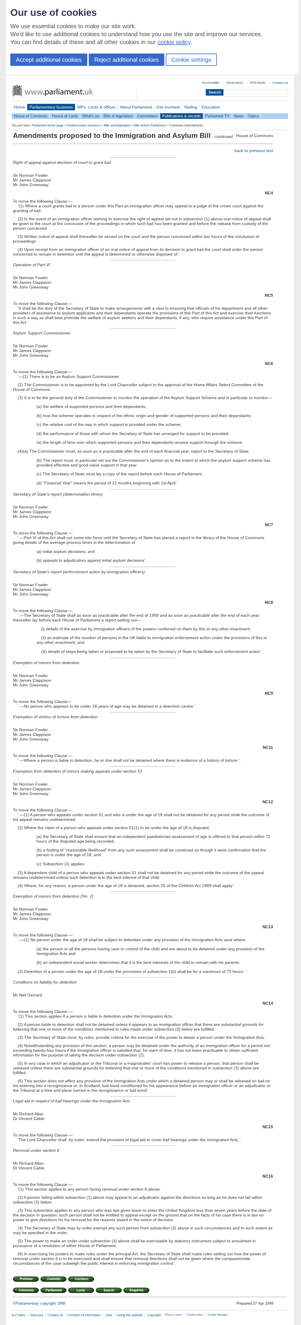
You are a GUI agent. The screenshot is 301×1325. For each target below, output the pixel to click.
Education (211, 107)
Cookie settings (191, 59)
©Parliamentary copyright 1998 (39, 1303)
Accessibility (211, 82)
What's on (90, 116)
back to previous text (254, 150)
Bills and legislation (117, 125)
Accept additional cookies (49, 59)
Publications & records (181, 116)
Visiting (190, 107)
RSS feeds (257, 82)
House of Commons (31, 116)
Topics (253, 116)
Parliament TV (217, 116)
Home (19, 107)
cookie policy (174, 42)
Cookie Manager (218, 1314)
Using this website (130, 1315)
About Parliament (136, 107)
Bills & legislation (118, 116)
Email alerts (235, 82)
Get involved (168, 107)
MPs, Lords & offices (96, 107)
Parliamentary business (51, 107)
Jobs (108, 1315)
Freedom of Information (84, 1315)
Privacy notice (174, 1314)
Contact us (280, 82)
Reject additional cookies (126, 59)
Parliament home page (47, 125)
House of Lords (65, 116)
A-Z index (19, 1315)
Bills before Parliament (149, 125)
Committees (147, 116)
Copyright (154, 1315)
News (238, 116)
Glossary (36, 1315)
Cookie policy (195, 1314)
